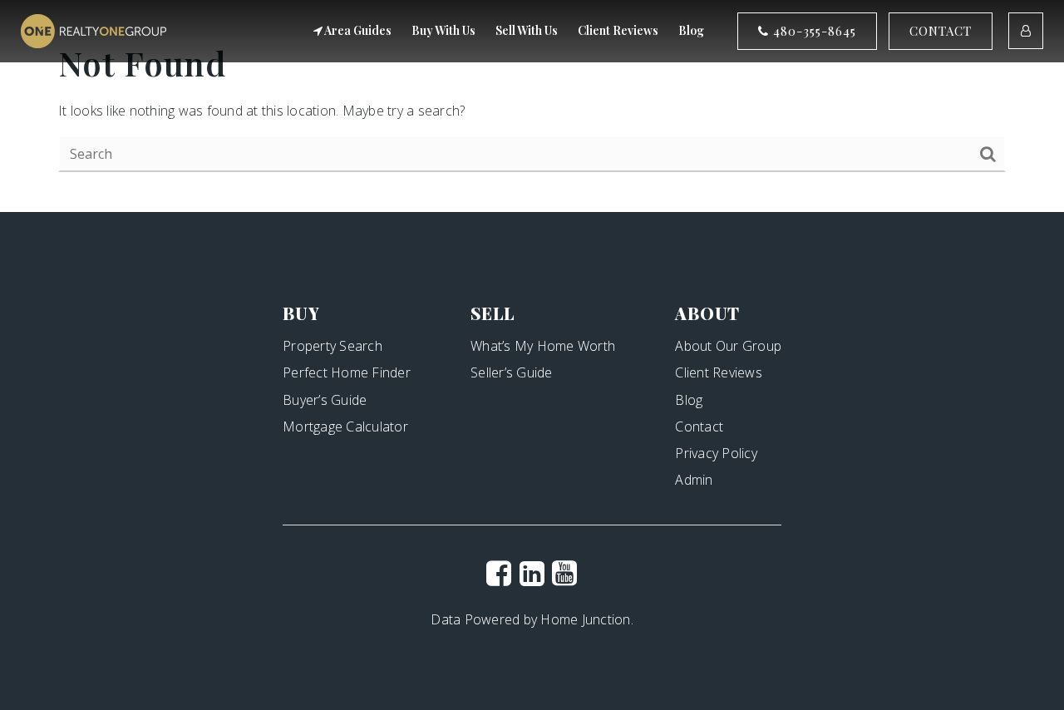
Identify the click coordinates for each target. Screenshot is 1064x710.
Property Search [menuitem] (332, 346)
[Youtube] (564, 573)
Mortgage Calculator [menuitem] (345, 426)
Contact (940, 30)
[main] (532, 106)
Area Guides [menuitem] (357, 30)
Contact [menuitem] (699, 426)
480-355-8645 (812, 30)
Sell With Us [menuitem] (526, 30)
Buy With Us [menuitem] (443, 30)
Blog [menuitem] (691, 30)
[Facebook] (498, 573)
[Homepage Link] (93, 30)
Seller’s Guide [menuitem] (511, 372)
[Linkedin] (532, 573)
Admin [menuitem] (693, 480)
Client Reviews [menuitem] (618, 30)
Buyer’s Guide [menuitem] (325, 400)
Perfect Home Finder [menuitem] (347, 372)
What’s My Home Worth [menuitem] (542, 346)
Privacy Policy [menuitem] (716, 453)
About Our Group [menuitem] (728, 346)
